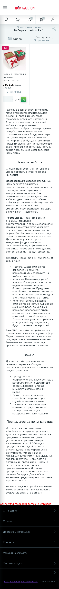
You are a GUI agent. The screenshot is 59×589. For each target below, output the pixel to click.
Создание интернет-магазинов (21, 581)
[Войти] (53, 19)
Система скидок (13, 563)
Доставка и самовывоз (16, 531)
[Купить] (23, 99)
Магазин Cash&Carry (15, 552)
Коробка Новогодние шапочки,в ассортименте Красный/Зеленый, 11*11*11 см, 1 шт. (14, 80)
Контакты (8, 542)
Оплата (7, 521)
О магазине (10, 510)
